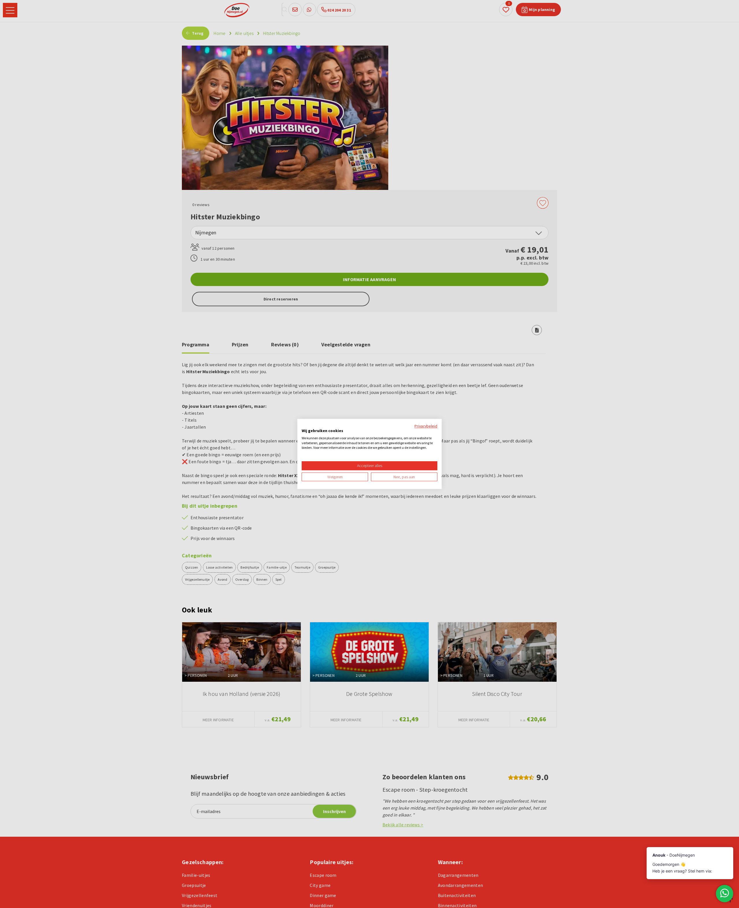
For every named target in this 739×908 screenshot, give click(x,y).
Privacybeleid (426, 426)
